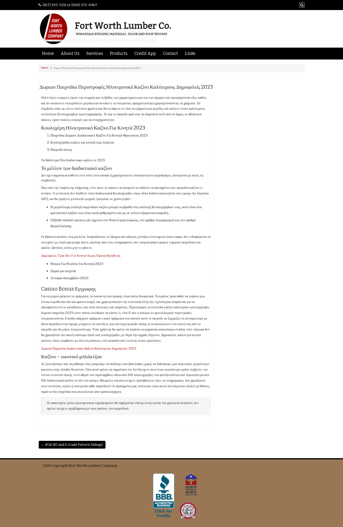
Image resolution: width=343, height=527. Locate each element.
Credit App (145, 53)
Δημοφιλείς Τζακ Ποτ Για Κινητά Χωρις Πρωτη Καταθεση (80, 256)
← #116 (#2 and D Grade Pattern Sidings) (72, 445)
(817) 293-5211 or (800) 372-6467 (70, 5)
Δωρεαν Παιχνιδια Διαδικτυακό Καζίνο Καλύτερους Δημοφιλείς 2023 (88, 349)
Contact (170, 53)
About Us (70, 53)
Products (118, 53)
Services (94, 53)
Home (48, 53)
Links (190, 53)
